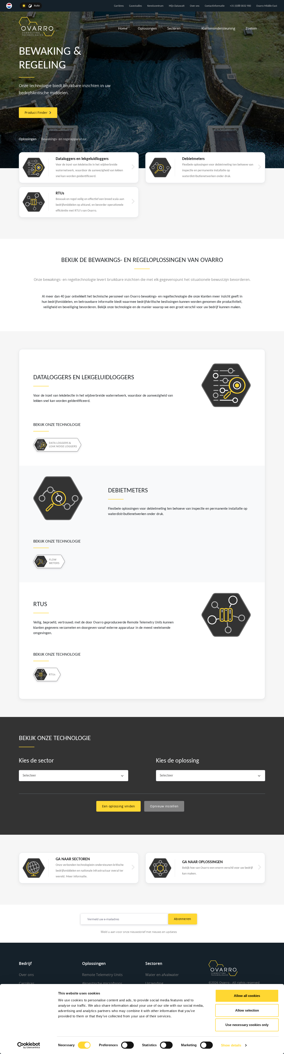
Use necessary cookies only (246, 1025)
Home (122, 28)
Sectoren (174, 28)
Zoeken (251, 28)
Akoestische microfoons (102, 983)
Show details (231, 1045)
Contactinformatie (215, 6)
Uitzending (154, 983)
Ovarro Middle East (266, 6)
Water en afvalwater (162, 974)
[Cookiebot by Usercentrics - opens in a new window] (28, 1045)
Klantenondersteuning (218, 28)
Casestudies (135, 6)
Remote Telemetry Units (102, 974)
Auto (37, 5)
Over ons (194, 6)
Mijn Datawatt (177, 6)
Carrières (119, 6)
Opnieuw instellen (164, 806)
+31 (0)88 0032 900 (240, 6)
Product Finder (37, 112)
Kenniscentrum (155, 6)
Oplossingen (147, 28)
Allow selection (247, 1010)
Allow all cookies (247, 996)
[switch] (127, 1045)
